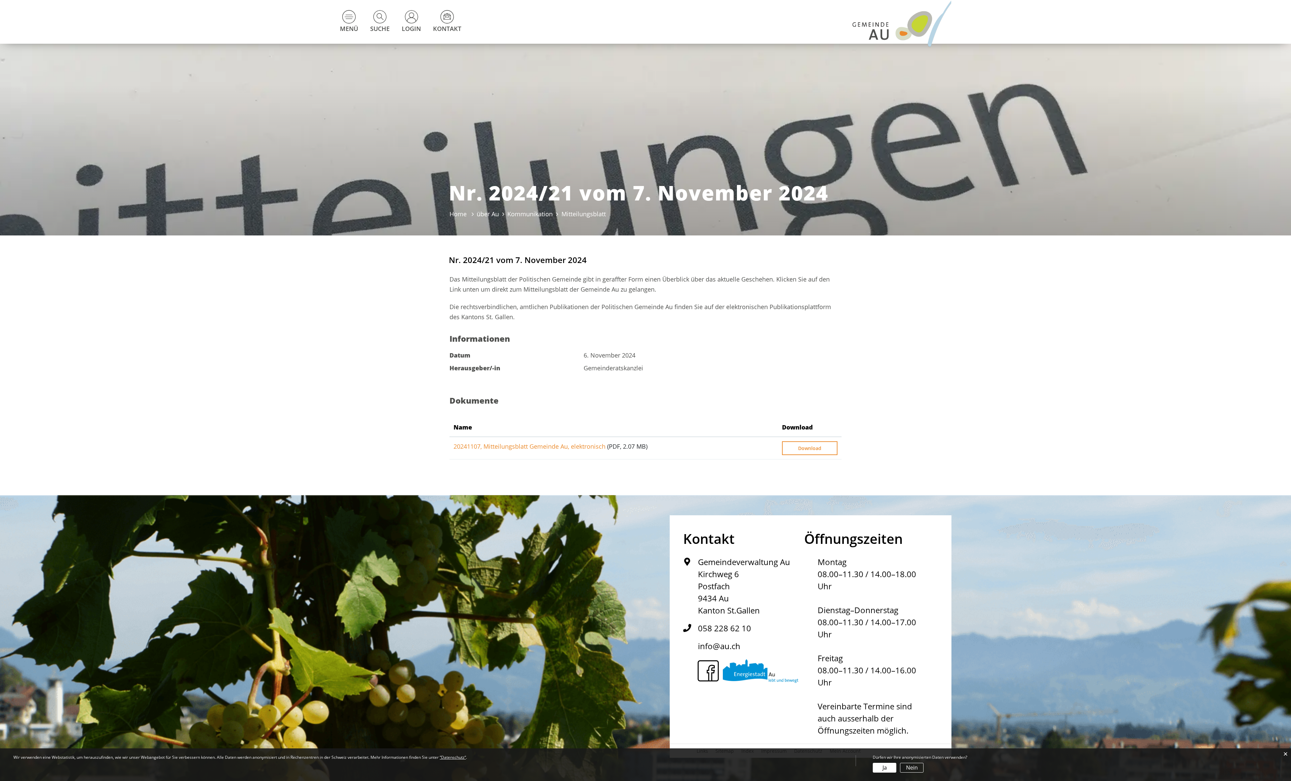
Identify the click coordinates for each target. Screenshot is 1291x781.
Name (463, 427)
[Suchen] (274, 102)
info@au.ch (719, 646)
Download (797, 427)
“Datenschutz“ (453, 757)
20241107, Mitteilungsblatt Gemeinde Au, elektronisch (529, 446)
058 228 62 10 (724, 628)
